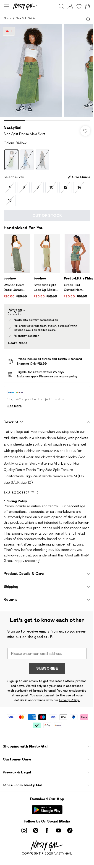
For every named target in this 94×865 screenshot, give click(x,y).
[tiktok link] (70, 830)
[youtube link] (58, 830)
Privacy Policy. (69, 700)
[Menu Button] (6, 6)
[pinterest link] (35, 830)
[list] (47, 72)
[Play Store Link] (47, 809)
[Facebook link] (47, 830)
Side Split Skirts (25, 18)
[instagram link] (24, 830)
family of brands (31, 690)
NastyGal (12, 128)
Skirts (7, 18)
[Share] (88, 18)
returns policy (68, 376)
